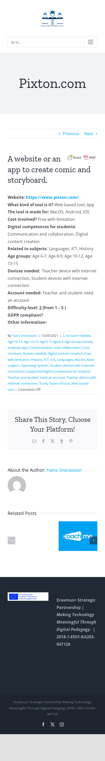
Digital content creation (65, 353)
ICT (46, 359)
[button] (11, 540)
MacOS (80, 359)
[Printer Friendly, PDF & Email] (81, 157)
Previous (71, 133)
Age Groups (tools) (79, 341)
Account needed (78, 335)
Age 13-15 (31, 341)
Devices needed (34, 353)
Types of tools (59, 383)
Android (14, 347)
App (24, 347)
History (36, 359)
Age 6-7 (45, 341)
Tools (43, 383)
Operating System (34, 365)
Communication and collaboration (55, 347)
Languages (65, 359)
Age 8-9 (57, 341)
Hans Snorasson (24, 335)
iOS (52, 359)
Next (88, 133)
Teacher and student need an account (36, 377)
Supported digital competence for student (58, 371)
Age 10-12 (15, 341)
